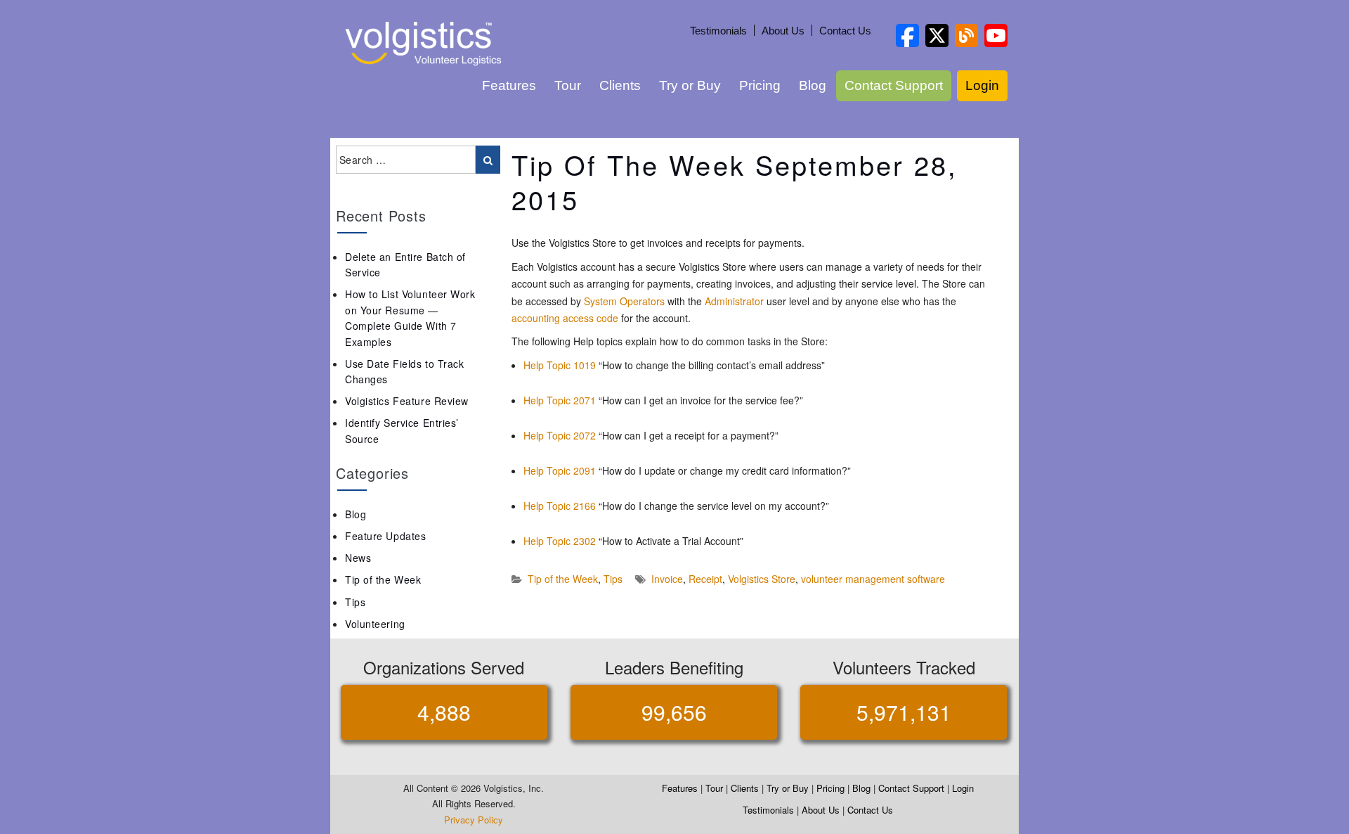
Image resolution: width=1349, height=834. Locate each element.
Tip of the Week (563, 579)
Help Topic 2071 (559, 400)
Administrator (734, 301)
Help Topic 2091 (559, 470)
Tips (613, 579)
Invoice (667, 579)
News (358, 558)
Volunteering (375, 624)
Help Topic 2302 (559, 541)
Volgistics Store (761, 579)
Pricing (760, 85)
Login (982, 85)
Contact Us (845, 31)
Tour (567, 85)
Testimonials (718, 31)
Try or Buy (690, 85)
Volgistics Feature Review (407, 401)
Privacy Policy (473, 819)
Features (509, 85)
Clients (620, 85)
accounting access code (564, 318)
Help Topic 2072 (559, 435)
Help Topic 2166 (559, 506)
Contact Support (894, 85)
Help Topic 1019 (559, 365)
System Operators (624, 301)
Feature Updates (385, 536)
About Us (783, 31)
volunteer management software (873, 579)
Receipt (705, 579)
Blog (812, 85)
